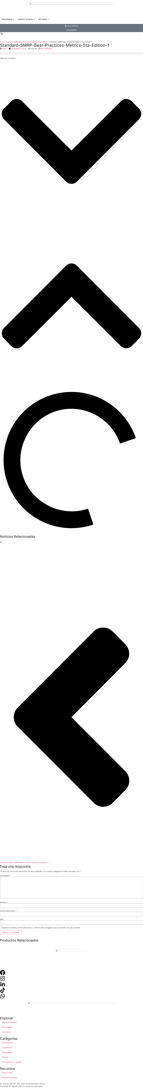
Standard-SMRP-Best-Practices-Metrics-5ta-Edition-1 (27, 42)
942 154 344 (52, 1084)
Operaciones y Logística (11, 1062)
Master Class (7, 1073)
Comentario (5, 875)
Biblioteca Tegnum (9, 1077)
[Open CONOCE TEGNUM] (34, 19)
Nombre (4, 902)
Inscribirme (6, 1032)
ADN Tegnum (7, 1027)
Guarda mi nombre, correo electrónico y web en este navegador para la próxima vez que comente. (41, 927)
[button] (1, 34)
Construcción (7, 1047)
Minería (5, 1057)
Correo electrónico (8, 911)
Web (1, 919)
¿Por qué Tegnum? (9, 1022)
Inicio (2, 42)
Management (7, 1052)
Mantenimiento (8, 1043)
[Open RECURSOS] (49, 19)
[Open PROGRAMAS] (13, 19)
